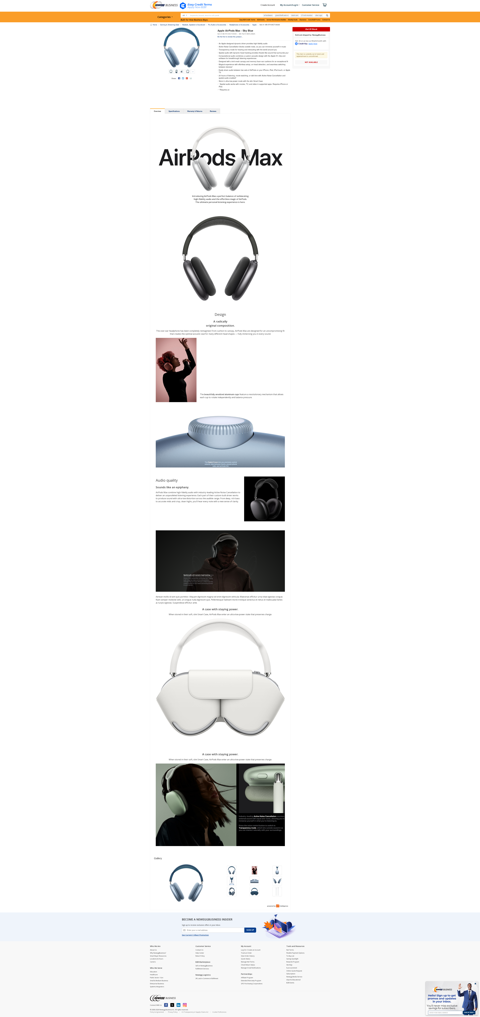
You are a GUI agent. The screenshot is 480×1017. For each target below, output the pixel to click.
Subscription (290, 974)
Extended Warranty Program (251, 981)
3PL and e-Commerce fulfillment (207, 978)
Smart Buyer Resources (158, 956)
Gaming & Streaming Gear (169, 24)
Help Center (200, 953)
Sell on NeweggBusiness (204, 966)
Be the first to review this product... (230, 36)
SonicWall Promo (314, 20)
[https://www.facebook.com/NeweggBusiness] (166, 1005)
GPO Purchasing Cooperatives (251, 984)
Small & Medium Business (159, 981)
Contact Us (326, 20)
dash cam (294, 15)
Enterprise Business (157, 984)
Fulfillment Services (202, 969)
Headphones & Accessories (239, 24)
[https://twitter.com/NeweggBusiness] (172, 1005)
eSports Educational (293, 980)
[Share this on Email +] (191, 78)
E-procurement (291, 968)
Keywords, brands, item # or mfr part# (204, 15)
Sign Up (250, 930)
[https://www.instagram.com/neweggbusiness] (185, 1005)
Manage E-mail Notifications (251, 968)
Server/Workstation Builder (276, 20)
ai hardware (268, 15)
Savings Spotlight (292, 959)
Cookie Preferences (219, 1012)
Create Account (268, 5)
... (193, 71)
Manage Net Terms (247, 962)
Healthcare (154, 975)
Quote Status (245, 959)
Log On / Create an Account (250, 950)
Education (153, 972)
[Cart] (325, 5)
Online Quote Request (294, 971)
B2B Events (261, 20)
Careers (153, 962)
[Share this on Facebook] (179, 78)
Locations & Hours (156, 959)
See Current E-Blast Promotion (195, 935)
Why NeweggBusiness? (158, 953)
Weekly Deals (293, 20)
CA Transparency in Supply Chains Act (195, 1012)
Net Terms (290, 950)
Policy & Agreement (157, 1012)
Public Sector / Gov (156, 978)
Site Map (289, 965)
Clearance (302, 20)
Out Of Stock (311, 29)
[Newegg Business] (163, 998)
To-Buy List (290, 956)
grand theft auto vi (281, 15)
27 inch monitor (306, 15)
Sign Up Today (469, 1012)
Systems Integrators (157, 987)
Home (155, 24)
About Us (153, 950)
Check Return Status (248, 965)
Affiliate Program (247, 978)
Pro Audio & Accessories (217, 24)
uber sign (318, 15)
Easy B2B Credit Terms (247, 20)
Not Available (311, 62)
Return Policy (200, 956)
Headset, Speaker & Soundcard (193, 24)
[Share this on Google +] (187, 78)
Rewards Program (292, 962)
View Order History (247, 956)
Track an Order (246, 953)
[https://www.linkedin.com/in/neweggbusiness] (178, 1005)
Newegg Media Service (294, 977)
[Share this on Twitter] (183, 78)
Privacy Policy (173, 1012)
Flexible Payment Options (295, 953)
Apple (254, 24)
